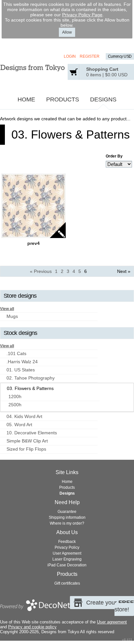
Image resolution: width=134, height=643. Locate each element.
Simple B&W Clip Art (27, 440)
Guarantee (67, 511)
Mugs (12, 316)
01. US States (21, 369)
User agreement (112, 622)
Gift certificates (67, 583)
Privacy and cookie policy (32, 626)
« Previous (41, 271)
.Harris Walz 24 (22, 361)
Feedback (67, 541)
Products (62, 99)
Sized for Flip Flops (26, 449)
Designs (103, 99)
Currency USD (120, 56)
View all (7, 309)
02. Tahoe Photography (31, 378)
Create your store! (110, 606)
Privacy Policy (67, 547)
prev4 (33, 243)
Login (70, 56)
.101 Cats (16, 353)
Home (26, 99)
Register (90, 56)
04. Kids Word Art (24, 416)
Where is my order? (67, 523)
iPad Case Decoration (67, 565)
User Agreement (67, 553)
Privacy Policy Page (82, 14)
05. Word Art (19, 424)
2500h (14, 404)
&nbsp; (33, 205)
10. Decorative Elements (32, 432)
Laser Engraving (67, 559)
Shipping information (67, 517)
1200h (14, 396)
